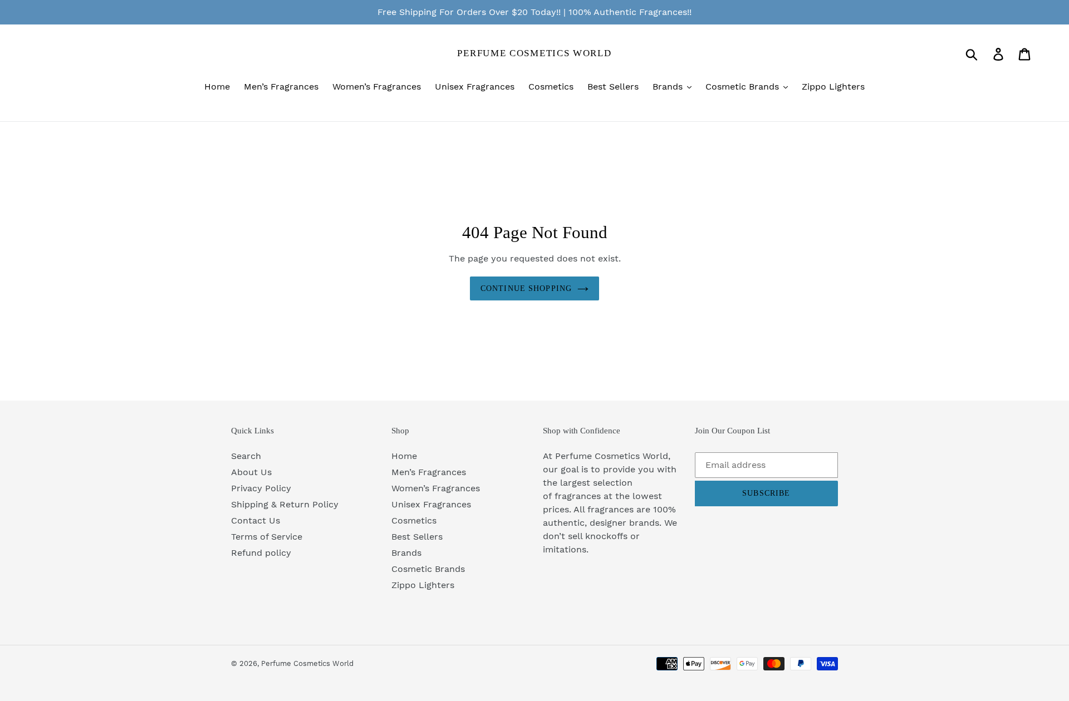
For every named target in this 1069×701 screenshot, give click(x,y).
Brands (406, 552)
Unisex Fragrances (431, 504)
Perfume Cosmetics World (534, 53)
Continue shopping (526, 288)
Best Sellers (417, 536)
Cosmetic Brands (428, 569)
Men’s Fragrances (428, 472)
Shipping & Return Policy (285, 504)
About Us (251, 472)
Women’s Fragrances (435, 488)
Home (404, 456)
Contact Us (255, 520)
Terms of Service (266, 536)
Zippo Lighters (422, 585)
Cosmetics (414, 520)
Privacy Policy (261, 488)
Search (246, 456)
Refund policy (261, 552)
